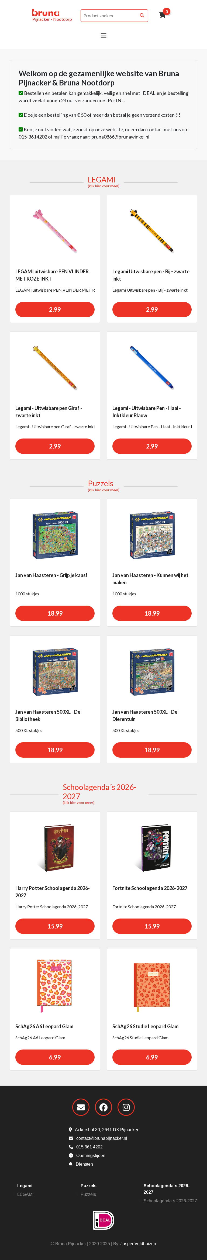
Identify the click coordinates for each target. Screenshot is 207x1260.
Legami (24, 1185)
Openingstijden (90, 1155)
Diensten (84, 1164)
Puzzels (103, 485)
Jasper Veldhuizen (138, 1243)
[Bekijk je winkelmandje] (162, 15)
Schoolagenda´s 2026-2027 (170, 1201)
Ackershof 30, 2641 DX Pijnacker (106, 1129)
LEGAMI (103, 181)
